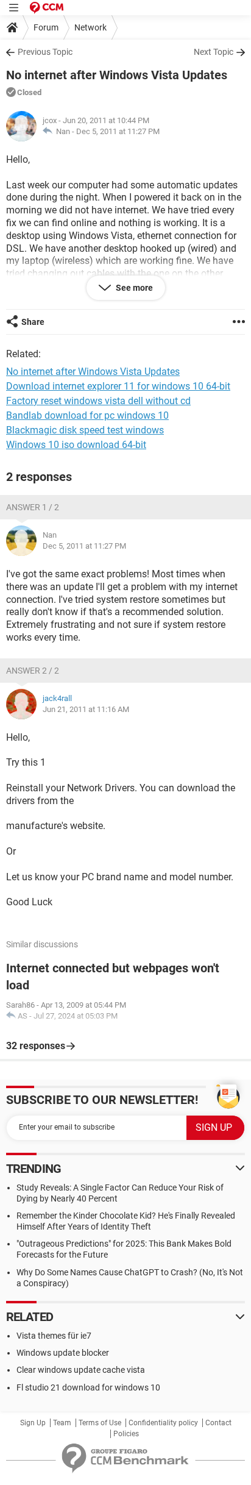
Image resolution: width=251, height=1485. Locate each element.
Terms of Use (100, 1423)
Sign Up (33, 1423)
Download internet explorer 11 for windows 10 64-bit (118, 386)
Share (32, 322)
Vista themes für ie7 (53, 1336)
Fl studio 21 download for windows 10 (88, 1387)
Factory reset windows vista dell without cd (98, 401)
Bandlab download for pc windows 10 (87, 415)
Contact (218, 1423)
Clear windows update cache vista (80, 1370)
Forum (46, 27)
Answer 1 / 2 (32, 507)
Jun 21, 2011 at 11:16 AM (86, 709)
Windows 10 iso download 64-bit (76, 444)
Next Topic (213, 52)
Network (90, 27)
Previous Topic (45, 52)
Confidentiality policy (163, 1423)
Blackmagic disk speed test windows (85, 430)
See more (133, 288)
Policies (126, 1434)
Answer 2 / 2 (32, 670)
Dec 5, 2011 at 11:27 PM (118, 131)
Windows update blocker (62, 1353)
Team (62, 1423)
